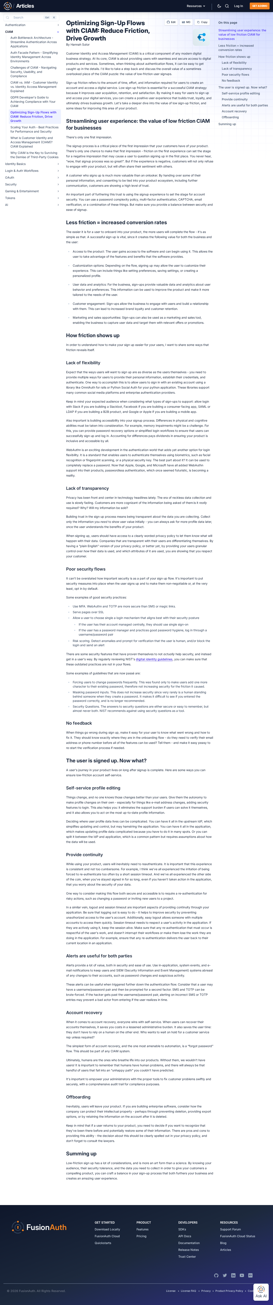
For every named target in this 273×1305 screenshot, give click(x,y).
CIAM (9, 31)
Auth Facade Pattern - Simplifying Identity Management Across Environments (34, 57)
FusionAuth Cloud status (237, 1236)
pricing (141, 1236)
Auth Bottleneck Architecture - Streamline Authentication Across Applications (33, 42)
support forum (230, 1229)
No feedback (231, 80)
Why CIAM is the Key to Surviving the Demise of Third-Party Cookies (34, 155)
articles (225, 1250)
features (142, 1229)
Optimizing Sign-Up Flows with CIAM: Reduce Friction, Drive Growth (33, 116)
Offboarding (230, 117)
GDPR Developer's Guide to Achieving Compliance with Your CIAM (32, 101)
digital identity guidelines (154, 659)
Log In (238, 6)
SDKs (182, 1229)
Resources (194, 6)
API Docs (184, 1236)
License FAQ (188, 1290)
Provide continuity (235, 99)
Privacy (206, 1290)
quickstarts (103, 1243)
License (171, 1290)
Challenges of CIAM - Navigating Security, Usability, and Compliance (33, 72)
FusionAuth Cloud (107, 1236)
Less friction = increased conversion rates (236, 48)
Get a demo (259, 5)
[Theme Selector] (219, 6)
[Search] (227, 6)
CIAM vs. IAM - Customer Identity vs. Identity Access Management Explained (34, 87)
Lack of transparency (237, 68)
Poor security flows (235, 74)
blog (223, 1243)
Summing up (227, 124)
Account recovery (234, 111)
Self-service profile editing (241, 93)
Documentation (189, 1243)
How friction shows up (234, 56)
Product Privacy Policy (229, 1290)
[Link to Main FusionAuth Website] (7, 6)
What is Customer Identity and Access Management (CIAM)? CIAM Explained (31, 142)
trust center (187, 1256)
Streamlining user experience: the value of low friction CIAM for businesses (242, 34)
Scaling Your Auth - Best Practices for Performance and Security (34, 129)
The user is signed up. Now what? (242, 87)
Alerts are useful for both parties (245, 105)
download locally (107, 1229)
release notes (188, 1250)
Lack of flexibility (234, 62)
